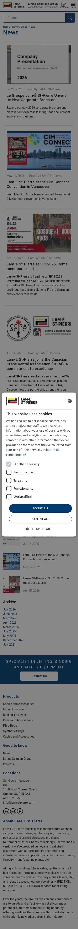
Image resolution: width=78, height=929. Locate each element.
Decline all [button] (40, 519)
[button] (39, 528)
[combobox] (70, 401)
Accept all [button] (40, 508)
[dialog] (39, 464)
